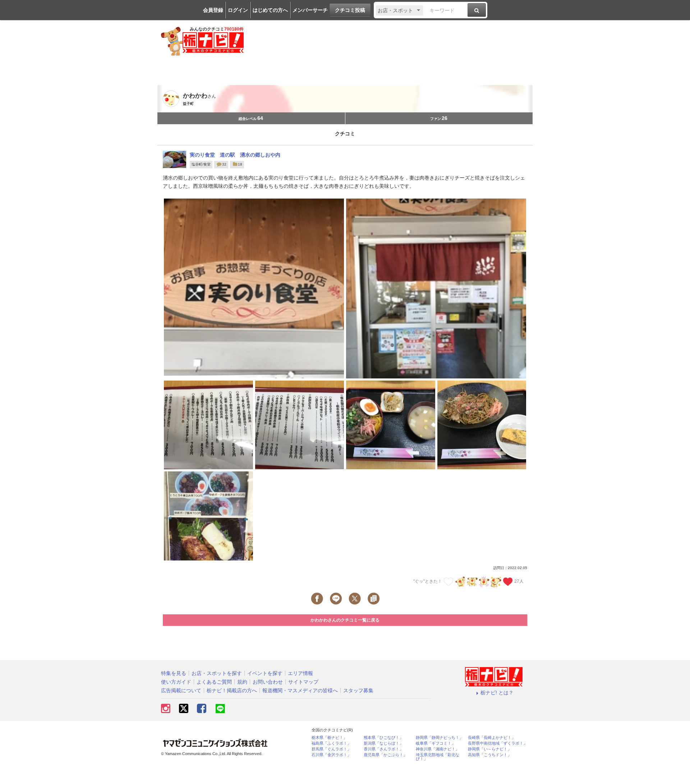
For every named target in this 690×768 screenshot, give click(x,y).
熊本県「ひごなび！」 (383, 738)
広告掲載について (181, 690)
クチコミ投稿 (350, 10)
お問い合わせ (268, 682)
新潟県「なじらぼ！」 (383, 743)
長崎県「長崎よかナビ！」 (491, 738)
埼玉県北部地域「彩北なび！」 (437, 757)
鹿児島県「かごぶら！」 (385, 755)
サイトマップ (303, 682)
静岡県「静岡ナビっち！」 (439, 738)
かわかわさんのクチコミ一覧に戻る (345, 620)
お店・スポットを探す (217, 673)
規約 (242, 682)
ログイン (238, 10)
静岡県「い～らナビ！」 (489, 749)
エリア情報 (300, 673)
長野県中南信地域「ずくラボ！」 (497, 743)
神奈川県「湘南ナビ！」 (437, 749)
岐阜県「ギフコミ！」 (435, 743)
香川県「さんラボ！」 (383, 749)
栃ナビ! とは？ (497, 692)
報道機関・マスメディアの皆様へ (300, 690)
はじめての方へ (270, 10)
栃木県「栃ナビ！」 (329, 738)
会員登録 (213, 10)
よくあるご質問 (214, 682)
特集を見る (173, 673)
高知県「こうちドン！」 (489, 755)
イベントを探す (264, 673)
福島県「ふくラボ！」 (331, 743)
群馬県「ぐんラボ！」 (331, 749)
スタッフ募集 (358, 690)
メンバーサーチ (310, 10)
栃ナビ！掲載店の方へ (232, 690)
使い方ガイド (176, 682)
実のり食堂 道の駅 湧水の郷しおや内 (235, 155)
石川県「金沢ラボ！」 (331, 755)
